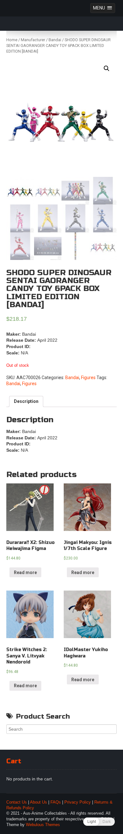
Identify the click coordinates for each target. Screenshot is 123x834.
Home (11, 39)
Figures (88, 377)
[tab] (26, 401)
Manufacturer (33, 39)
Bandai (55, 39)
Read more (25, 572)
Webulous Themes (43, 825)
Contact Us (16, 802)
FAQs (55, 802)
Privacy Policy (77, 802)
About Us (38, 802)
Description (26, 401)
